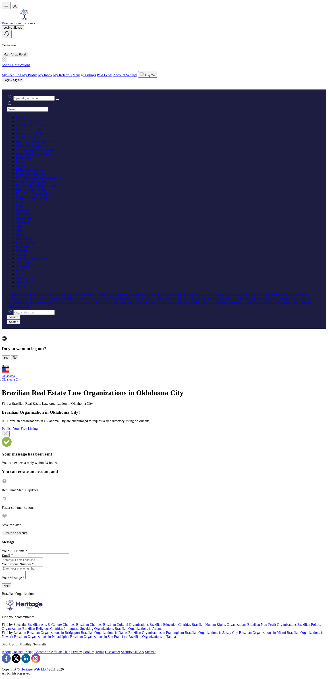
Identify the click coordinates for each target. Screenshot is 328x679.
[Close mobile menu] (15, 6)
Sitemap (150, 652)
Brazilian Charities (89, 624)
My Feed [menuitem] (8, 75)
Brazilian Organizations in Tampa (152, 637)
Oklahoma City (11, 379)
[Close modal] (6, 434)
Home (5, 366)
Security (127, 652)
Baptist (21, 206)
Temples (22, 254)
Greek (20, 270)
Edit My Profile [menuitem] (26, 75)
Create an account (15, 533)
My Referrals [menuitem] (62, 75)
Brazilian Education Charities (170, 624)
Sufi (19, 230)
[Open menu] (6, 5)
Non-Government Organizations (39, 177)
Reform (21, 250)
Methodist (23, 214)
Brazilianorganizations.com (21, 23)
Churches (22, 202)
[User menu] (3, 70)
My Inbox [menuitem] (45, 75)
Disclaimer (112, 652)
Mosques (22, 222)
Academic (23, 262)
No (15, 357)
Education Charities (30, 129)
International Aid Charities (34, 141)
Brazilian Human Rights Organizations (219, 624)
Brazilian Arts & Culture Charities (51, 624)
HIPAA (138, 652)
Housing (22, 161)
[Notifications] (7, 34)
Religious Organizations (33, 198)
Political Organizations (32, 190)
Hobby (21, 274)
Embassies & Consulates (33, 153)
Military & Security (29, 169)
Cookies (88, 652)
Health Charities (27, 137)
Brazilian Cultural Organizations (126, 624)
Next (7, 585)
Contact (17, 652)
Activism (22, 266)
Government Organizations (35, 149)
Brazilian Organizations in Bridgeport (53, 632)
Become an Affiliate (48, 652)
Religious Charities (29, 145)
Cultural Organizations (32, 181)
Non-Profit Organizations (34, 194)
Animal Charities (28, 121)
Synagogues (24, 238)
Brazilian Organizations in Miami (262, 632)
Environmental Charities (33, 133)
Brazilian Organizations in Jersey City (211, 632)
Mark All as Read (15, 54)
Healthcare (23, 157)
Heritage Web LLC (34, 669)
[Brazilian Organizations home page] (24, 19)
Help (66, 652)
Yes (6, 357)
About (6, 652)
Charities (22, 117)
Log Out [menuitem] (150, 75)
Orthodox (23, 246)
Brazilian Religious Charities (42, 628)
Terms (99, 652)
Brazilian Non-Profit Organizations (272, 624)
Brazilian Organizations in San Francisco (99, 637)
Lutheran (22, 210)
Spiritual (22, 282)
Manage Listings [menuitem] (84, 75)
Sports (20, 286)
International (25, 278)
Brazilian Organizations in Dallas (104, 632)
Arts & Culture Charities (33, 125)
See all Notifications (16, 65)
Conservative (25, 242)
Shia (19, 226)
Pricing (28, 652)
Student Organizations (31, 258)
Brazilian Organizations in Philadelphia (41, 637)
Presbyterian (24, 218)
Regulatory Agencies (31, 173)
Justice (20, 165)
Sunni (20, 234)
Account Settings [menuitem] (125, 75)
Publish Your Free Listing (20, 428)
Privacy (76, 652)
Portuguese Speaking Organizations (89, 628)
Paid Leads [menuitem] (104, 75)
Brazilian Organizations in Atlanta (138, 628)
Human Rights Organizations (36, 185)
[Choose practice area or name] (57, 99)
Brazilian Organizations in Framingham (156, 632)
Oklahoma (8, 376)
